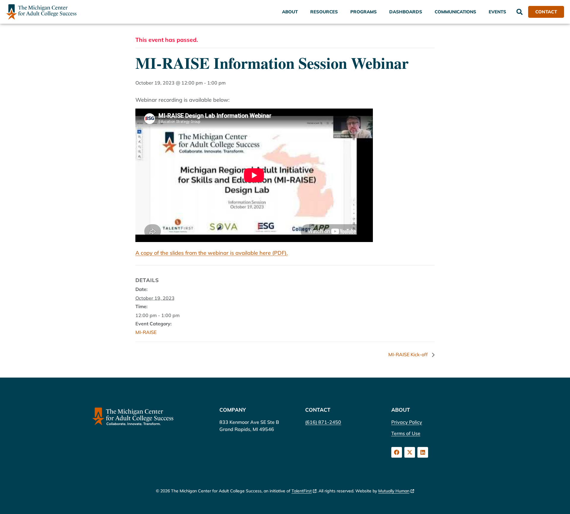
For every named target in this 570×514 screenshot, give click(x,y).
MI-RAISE (145, 332)
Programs (363, 12)
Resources (324, 12)
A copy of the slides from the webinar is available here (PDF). (211, 252)
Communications (455, 12)
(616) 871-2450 (323, 422)
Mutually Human (393, 491)
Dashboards (405, 12)
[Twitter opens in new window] (409, 452)
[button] (519, 11)
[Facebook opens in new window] (396, 452)
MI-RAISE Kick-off (408, 354)
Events (497, 12)
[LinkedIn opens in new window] (422, 452)
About (290, 12)
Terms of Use (405, 433)
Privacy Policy (406, 422)
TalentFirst (302, 491)
